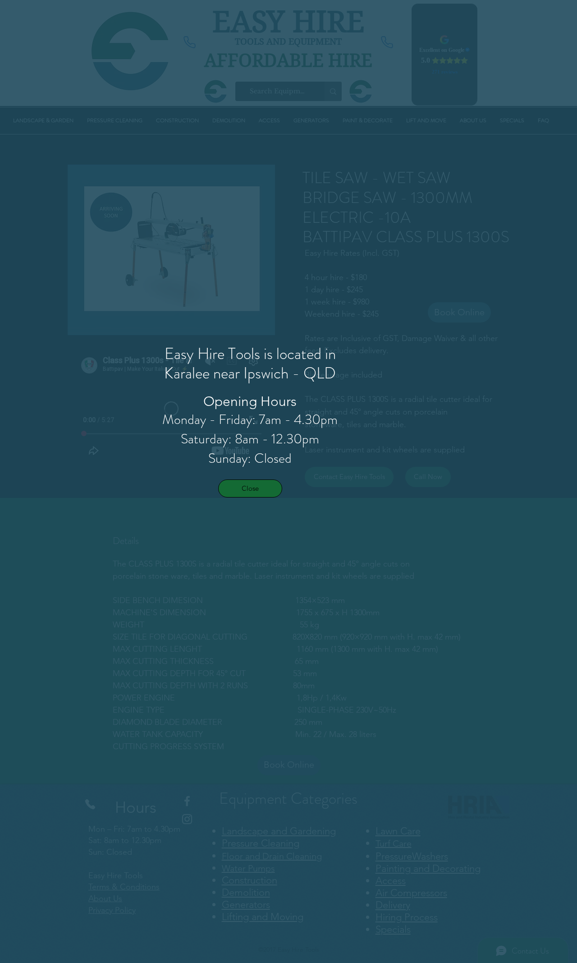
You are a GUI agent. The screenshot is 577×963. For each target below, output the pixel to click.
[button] (250, 488)
